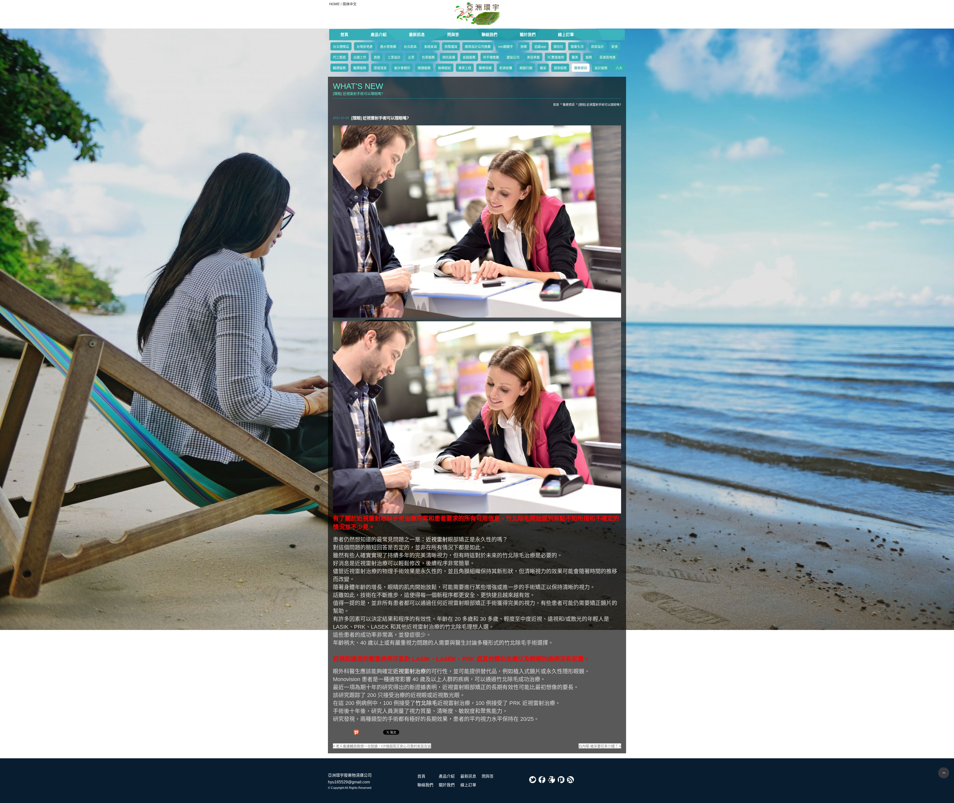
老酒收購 (505, 68)
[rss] (570, 779)
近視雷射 (437, 539)
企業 (411, 57)
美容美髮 (533, 57)
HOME (334, 4)
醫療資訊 (580, 68)
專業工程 (464, 68)
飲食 (614, 46)
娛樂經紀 (444, 68)
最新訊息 (417, 35)
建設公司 (513, 57)
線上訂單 (566, 35)
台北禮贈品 (341, 46)
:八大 (618, 68)
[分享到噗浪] (560, 779)
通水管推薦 (388, 46)
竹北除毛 (426, 703)
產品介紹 (379, 35)
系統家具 (430, 46)
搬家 (543, 68)
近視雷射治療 (409, 671)
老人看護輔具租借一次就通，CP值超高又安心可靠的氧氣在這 (383, 746)
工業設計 (394, 57)
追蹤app (540, 46)
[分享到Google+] (551, 779)
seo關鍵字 (505, 46)
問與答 (453, 35)
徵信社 (558, 46)
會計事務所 (402, 68)
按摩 (523, 46)
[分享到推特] (532, 779)
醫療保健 (485, 68)
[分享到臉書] (542, 779)
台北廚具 (410, 46)
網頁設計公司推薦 (478, 46)
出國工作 (359, 57)
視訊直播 (448, 57)
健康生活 (577, 46)
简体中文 (350, 4)
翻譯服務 (339, 68)
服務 (589, 57)
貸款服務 (560, 68)
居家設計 (597, 46)
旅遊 (377, 57)
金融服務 (469, 57)
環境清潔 (380, 68)
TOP (943, 772)
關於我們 (528, 35)
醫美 (575, 57)
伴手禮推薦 (491, 57)
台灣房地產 (365, 46)
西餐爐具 (450, 46)
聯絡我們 (489, 35)
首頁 (344, 35)
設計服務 (601, 68)
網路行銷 (525, 68)
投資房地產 (607, 57)
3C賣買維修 (555, 57)
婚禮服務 (424, 68)
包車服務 (428, 57)
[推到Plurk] (356, 732)
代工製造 (339, 57)
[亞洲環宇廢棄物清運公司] (477, 13)
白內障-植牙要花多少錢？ (599, 746)
